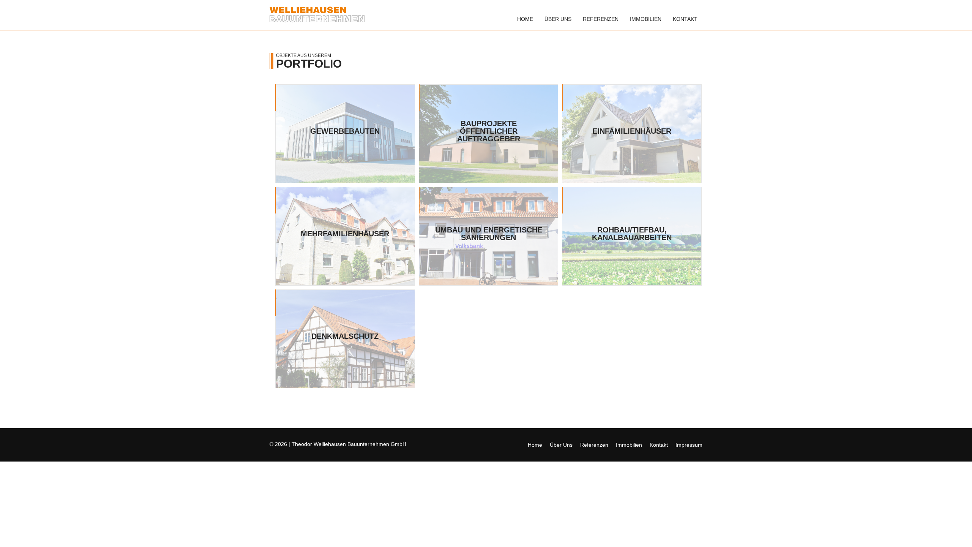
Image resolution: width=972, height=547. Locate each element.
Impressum (688, 444)
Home (525, 18)
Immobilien (645, 18)
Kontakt (685, 18)
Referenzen (601, 18)
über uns (557, 18)
